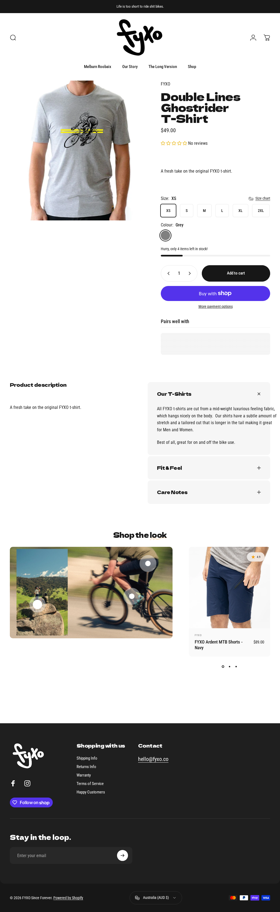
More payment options (216, 306)
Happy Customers (91, 792)
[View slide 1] (223, 666)
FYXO (165, 84)
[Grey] (165, 235)
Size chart (262, 198)
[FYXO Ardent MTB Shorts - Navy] (229, 587)
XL (240, 210)
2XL (261, 210)
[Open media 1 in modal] (80, 150)
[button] (174, 143)
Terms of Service (90, 783)
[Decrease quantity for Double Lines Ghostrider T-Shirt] (167, 273)
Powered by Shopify (68, 898)
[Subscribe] (122, 855)
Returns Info (86, 766)
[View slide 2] (229, 666)
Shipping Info (87, 758)
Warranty (84, 775)
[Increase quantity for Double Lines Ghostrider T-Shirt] (191, 273)
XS (168, 210)
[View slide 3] (236, 666)
